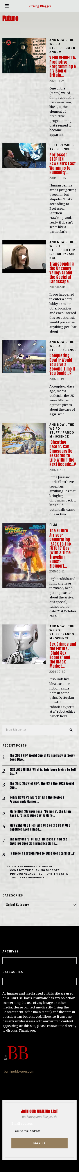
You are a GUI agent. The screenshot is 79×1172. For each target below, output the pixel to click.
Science (63, 149)
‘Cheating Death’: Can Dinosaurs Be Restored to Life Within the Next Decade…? (62, 453)
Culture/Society (62, 252)
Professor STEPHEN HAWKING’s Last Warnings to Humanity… (62, 163)
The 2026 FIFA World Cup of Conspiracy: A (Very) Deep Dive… (42, 758)
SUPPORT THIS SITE (53, 873)
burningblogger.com (19, 1071)
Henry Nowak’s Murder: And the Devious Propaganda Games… (36, 799)
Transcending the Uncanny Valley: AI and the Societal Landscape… (61, 273)
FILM (66, 48)
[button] (71, 730)
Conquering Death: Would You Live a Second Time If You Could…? (62, 364)
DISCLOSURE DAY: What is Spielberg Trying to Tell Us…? (42, 772)
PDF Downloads (22, 873)
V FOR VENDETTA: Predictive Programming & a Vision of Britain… (62, 66)
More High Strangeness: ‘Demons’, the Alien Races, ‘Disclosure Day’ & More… (40, 814)
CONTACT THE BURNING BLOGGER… (36, 870)
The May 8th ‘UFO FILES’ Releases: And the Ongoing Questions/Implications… (38, 841)
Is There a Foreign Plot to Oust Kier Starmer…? (42, 853)
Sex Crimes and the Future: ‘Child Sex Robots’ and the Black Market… (62, 655)
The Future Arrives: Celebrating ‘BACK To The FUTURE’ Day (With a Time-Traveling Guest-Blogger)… (60, 548)
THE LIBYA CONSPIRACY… (28, 877)
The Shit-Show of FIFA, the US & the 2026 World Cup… (41, 786)
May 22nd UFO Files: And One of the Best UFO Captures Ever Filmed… (39, 827)
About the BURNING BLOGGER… (31, 866)
